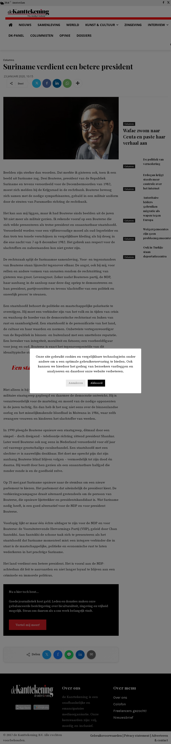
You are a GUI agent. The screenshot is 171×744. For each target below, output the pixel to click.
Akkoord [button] (96, 383)
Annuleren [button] (76, 383)
